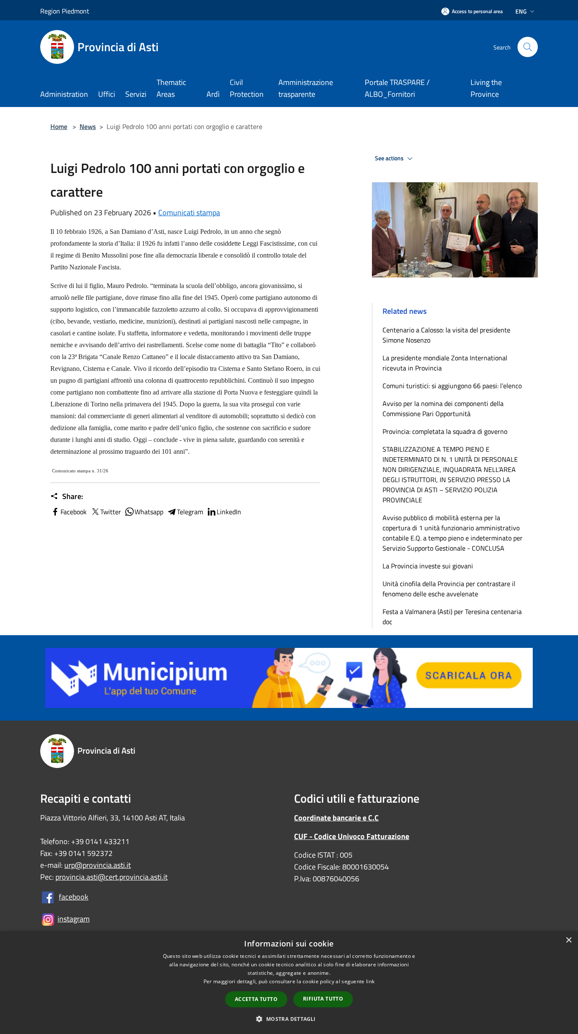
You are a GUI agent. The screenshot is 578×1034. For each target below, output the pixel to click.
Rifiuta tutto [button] (323, 998)
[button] (288, 1019)
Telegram (190, 512)
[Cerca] (527, 47)
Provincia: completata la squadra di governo (445, 431)
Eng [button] (521, 11)
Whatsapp (149, 512)
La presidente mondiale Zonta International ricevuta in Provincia (445, 363)
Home (58, 126)
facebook (73, 896)
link (370, 981)
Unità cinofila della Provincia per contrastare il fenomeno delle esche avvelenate (449, 589)
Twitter (110, 512)
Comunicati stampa (189, 212)
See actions (390, 158)
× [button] (568, 940)
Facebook (74, 512)
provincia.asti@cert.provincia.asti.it (111, 877)
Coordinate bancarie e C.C (336, 817)
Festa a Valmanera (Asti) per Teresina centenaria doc (452, 616)
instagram (74, 918)
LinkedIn (229, 512)
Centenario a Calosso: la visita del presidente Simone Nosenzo (446, 335)
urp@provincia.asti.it (97, 865)
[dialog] (289, 982)
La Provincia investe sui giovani (428, 566)
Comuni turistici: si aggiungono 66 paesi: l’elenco (454, 386)
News (88, 126)
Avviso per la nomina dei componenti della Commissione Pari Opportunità (443, 408)
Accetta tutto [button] (256, 999)
